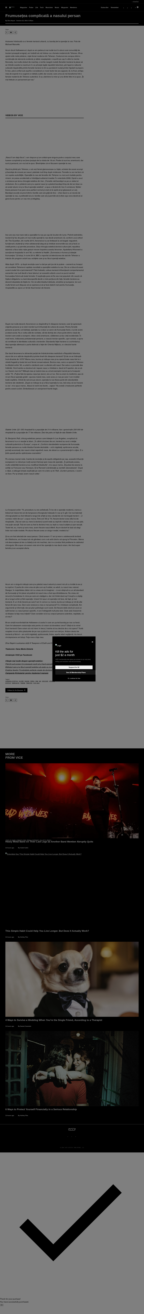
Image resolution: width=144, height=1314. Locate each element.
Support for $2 (74, 667)
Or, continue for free (74, 678)
